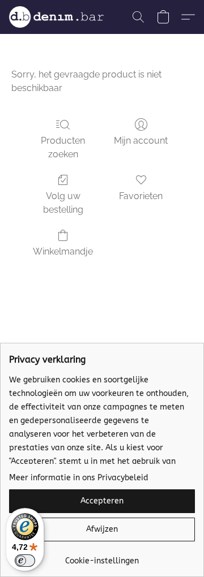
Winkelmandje (63, 251)
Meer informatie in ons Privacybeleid (78, 478)
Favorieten (141, 196)
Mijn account (141, 140)
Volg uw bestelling (63, 203)
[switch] (25, 560)
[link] (102, 557)
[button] (59, 17)
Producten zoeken (63, 147)
